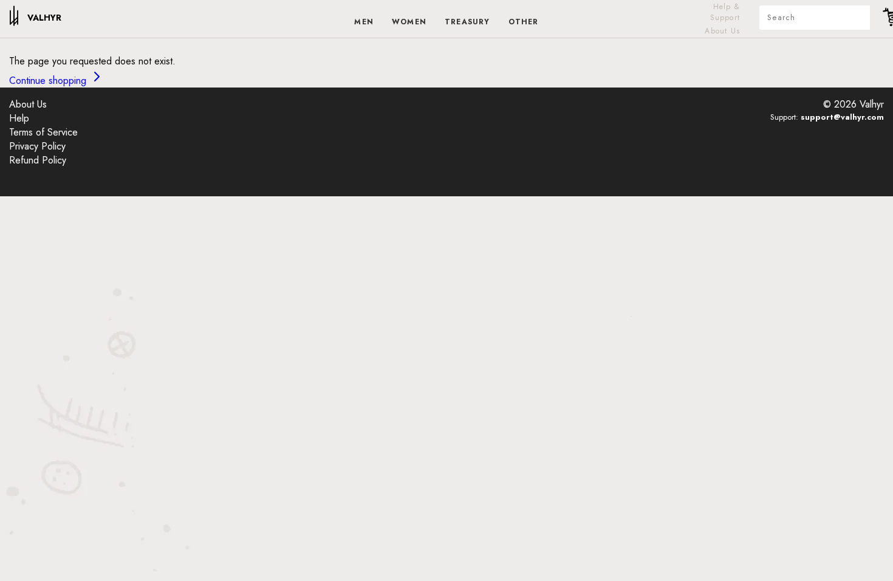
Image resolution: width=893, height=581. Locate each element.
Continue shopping (49, 81)
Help (19, 118)
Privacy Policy (37, 146)
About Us (722, 31)
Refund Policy (37, 160)
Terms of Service (43, 132)
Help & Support (725, 12)
